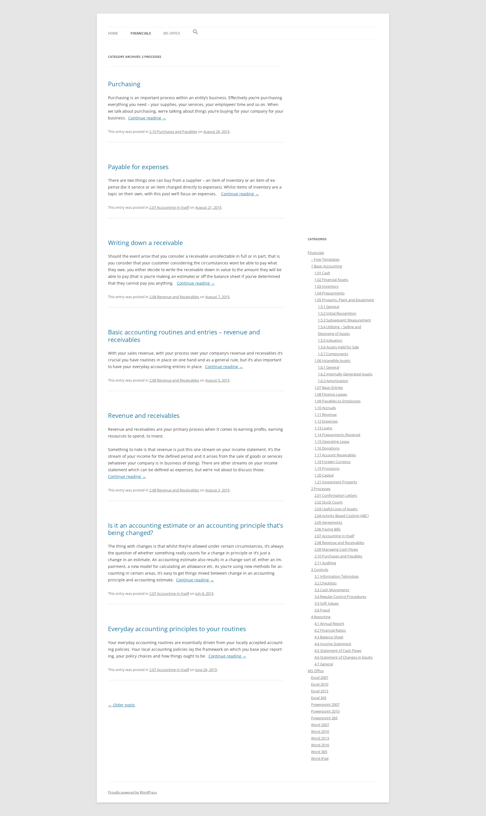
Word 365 (319, 751)
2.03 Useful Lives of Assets (335, 508)
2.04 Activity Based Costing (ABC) (341, 515)
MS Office (171, 33)
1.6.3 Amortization (333, 380)
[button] (195, 33)
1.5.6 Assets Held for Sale (338, 347)
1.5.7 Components (333, 353)
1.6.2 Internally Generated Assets (345, 374)
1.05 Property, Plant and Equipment (344, 299)
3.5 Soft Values (326, 603)
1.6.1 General (328, 367)
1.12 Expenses (326, 421)
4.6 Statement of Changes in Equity (343, 657)
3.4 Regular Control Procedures (340, 596)
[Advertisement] (343, 138)
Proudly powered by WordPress (132, 792)
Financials (140, 33)
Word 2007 (320, 724)
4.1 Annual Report (329, 623)
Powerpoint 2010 (325, 711)
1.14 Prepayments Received (337, 434)
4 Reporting (320, 616)
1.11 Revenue (325, 414)
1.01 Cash (322, 272)
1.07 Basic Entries (328, 387)
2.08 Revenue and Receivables (174, 296)
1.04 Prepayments (329, 293)
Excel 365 (318, 697)
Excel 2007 (319, 677)
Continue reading (147, 118)
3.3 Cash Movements (331, 589)
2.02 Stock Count (328, 502)
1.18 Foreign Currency (332, 461)
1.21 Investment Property (335, 481)
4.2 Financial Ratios (330, 630)
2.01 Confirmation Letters (335, 495)
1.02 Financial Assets (331, 279)
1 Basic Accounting (326, 266)
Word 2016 (320, 744)
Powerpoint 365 (324, 717)
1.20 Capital (324, 475)
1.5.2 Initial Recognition (337, 313)
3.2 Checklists (325, 583)
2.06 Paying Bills (327, 529)
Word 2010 (320, 731)
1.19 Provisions (326, 468)
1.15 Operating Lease (331, 441)
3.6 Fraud (322, 610)
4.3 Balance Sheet (328, 637)
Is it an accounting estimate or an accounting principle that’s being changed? (195, 529)
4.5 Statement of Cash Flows (337, 650)
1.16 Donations (326, 448)
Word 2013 (320, 738)
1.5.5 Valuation (330, 340)
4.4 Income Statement (332, 643)
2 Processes (320, 488)
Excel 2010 (319, 684)
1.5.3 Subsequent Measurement (344, 320)
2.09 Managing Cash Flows (336, 549)
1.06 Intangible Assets (332, 360)
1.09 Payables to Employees (337, 401)
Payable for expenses (138, 166)
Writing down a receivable (145, 242)
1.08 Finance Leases (330, 394)
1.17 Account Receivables (335, 454)
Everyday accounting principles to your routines (177, 628)
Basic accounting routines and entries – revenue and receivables (184, 335)
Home (113, 33)
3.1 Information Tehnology (336, 576)
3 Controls (319, 569)
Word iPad (319, 758)
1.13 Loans (323, 427)
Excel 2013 (319, 690)
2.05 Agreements (328, 522)
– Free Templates (325, 259)
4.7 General (323, 664)
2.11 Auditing (325, 562)
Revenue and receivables (143, 415)
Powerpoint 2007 (325, 704)
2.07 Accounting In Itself (169, 207)
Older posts (121, 705)
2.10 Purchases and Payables (173, 131)
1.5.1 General (328, 306)
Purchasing (124, 84)
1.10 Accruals (325, 407)
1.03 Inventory (326, 286)
